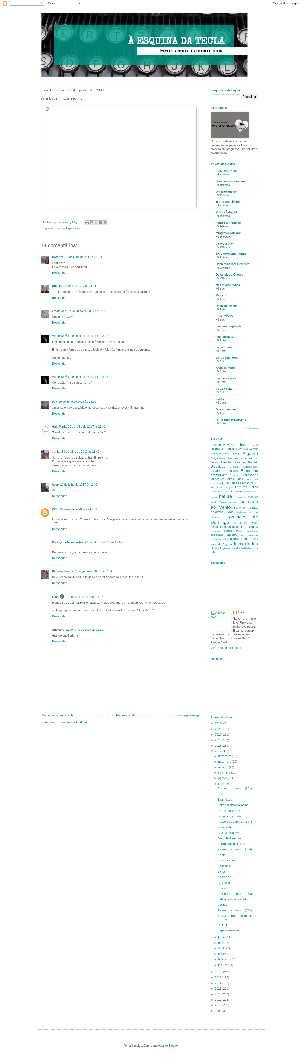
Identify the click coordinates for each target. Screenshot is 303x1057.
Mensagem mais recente (58, 715)
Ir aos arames (226, 860)
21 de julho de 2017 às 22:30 (93, 571)
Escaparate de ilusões (232, 844)
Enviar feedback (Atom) (72, 722)
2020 (218, 734)
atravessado (224, 243)
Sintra (225, 539)
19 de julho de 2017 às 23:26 (77, 401)
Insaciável (224, 827)
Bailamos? (225, 866)
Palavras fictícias (246, 507)
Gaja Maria (59, 426)
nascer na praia (226, 378)
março (222, 954)
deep (55, 484)
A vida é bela (234, 444)
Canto (222, 855)
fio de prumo (224, 347)
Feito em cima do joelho (233, 805)
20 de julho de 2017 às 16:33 (78, 509)
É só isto (60, 228)
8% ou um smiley (229, 810)
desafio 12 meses (224, 471)
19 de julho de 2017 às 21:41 (77, 286)
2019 (218, 740)
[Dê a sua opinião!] (91, 222)
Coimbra (234, 466)
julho (221, 783)
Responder (59, 272)
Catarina (58, 257)
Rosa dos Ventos (227, 306)
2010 (218, 1005)
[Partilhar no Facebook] (100, 222)
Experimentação (228, 930)
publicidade (217, 534)
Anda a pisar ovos (229, 832)
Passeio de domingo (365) (235, 894)
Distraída (223, 925)
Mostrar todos (251, 428)
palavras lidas (222, 512)
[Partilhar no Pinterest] (105, 222)
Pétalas (222, 888)
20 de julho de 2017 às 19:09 (103, 542)
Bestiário (253, 462)
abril (221, 948)
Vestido (222, 904)
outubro (223, 767)
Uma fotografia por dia (225, 548)
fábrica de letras (222, 479)
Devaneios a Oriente (229, 274)
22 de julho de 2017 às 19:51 (84, 629)
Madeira (222, 491)
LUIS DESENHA (226, 171)
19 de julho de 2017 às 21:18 (84, 257)
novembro (225, 761)
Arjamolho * (225, 877)
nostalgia (240, 497)
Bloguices (218, 466)
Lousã (214, 491)
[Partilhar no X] (96, 222)
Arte (229, 458)
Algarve (250, 453)
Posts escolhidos (247, 531)
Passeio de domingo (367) (235, 821)
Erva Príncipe (225, 316)
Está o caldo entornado (233, 899)
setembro (224, 772)
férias (248, 479)
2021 (218, 729)
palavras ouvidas (247, 512)
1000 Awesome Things (231, 253)
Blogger (173, 1045)
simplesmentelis (227, 357)
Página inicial (125, 715)
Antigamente (218, 458)
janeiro (223, 965)
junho (222, 937)
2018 (218, 745)
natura (225, 496)
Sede (221, 794)
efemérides (219, 475)
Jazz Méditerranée (230, 838)
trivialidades (246, 543)
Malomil (221, 295)
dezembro (225, 756)
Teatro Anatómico (228, 202)
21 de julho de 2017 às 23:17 (84, 596)
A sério (216, 444)
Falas (239, 479)
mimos (247, 491)
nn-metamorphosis (228, 326)
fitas (255, 479)
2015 (218, 977)
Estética (234, 475)
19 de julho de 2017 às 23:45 (80, 451)
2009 (218, 1010)
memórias (235, 491)
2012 (218, 994)
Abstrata (243, 448)
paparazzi (216, 517)
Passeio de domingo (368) (235, 788)
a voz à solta (224, 388)
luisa (55, 596)
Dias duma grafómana (230, 181)
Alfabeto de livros (225, 454)
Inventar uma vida (229, 816)
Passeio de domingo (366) (235, 849)
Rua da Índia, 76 (226, 212)
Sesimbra (216, 539)
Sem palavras (249, 535)
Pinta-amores (240, 523)
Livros (222, 871)
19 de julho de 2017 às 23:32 (87, 426)
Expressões (73, 228)
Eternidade (225, 799)
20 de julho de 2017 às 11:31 (79, 484)
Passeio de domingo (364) (235, 910)
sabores (232, 534)
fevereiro (224, 959)
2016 (218, 972)
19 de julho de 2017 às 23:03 (87, 311)
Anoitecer (224, 882)
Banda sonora (233, 462)
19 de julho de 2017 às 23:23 (89, 377)
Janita (56, 451)
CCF (55, 509)
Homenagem (245, 483)
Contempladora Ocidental (233, 264)
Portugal (215, 531)
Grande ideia (228, 483)
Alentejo (253, 448)
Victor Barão (60, 336)
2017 (218, 751)
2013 (218, 988)
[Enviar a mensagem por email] (87, 222)
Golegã (215, 483)
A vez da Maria (226, 368)
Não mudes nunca (228, 285)
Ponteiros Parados (228, 222)
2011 (218, 999)
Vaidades (246, 548)
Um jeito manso (226, 191)
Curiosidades (250, 466)
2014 (218, 983)
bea (54, 401)
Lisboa (253, 487)
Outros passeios (229, 502)
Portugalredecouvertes (67, 542)
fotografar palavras (229, 233)
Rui (54, 286)
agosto (223, 778)
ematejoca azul (226, 337)
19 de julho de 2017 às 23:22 (89, 336)
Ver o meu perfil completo (227, 648)
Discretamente (226, 409)
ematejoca (59, 311)
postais (228, 530)
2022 (218, 723)
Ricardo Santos (62, 571)
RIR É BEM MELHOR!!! (231, 419)
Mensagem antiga (188, 715)
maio (221, 943)
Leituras (241, 487)
